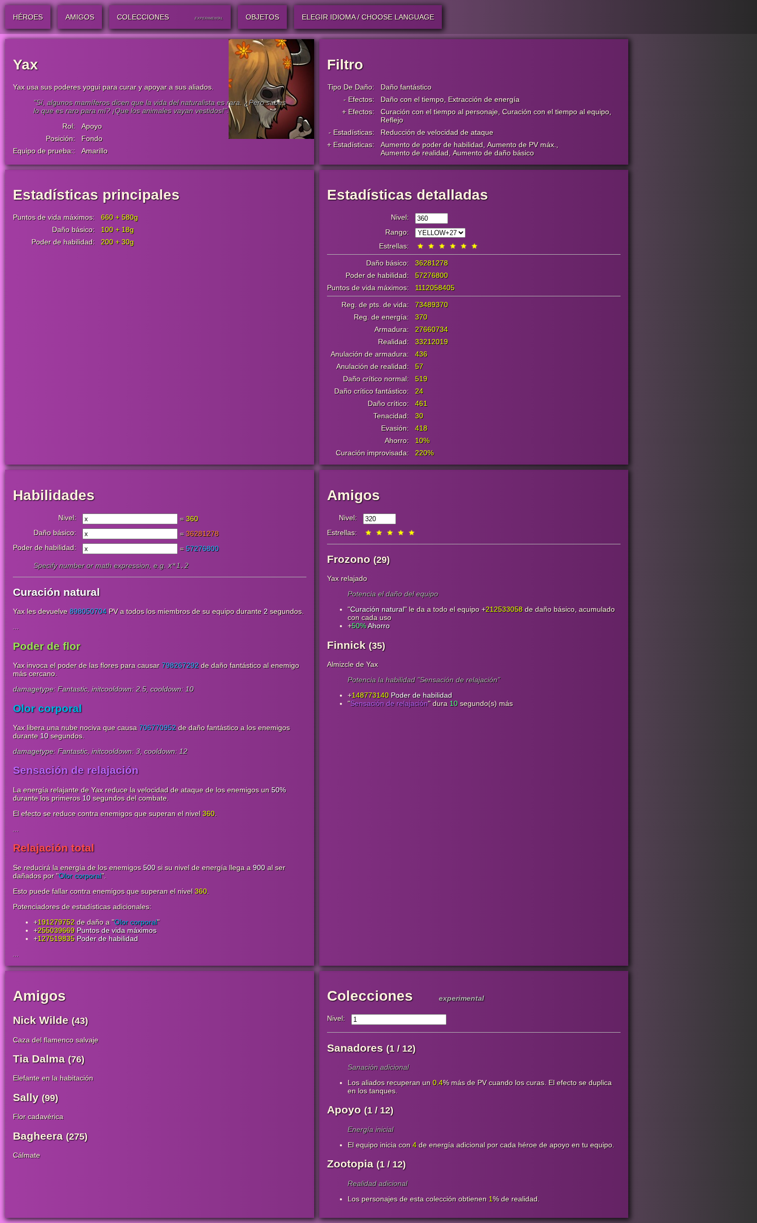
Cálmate (26, 1155)
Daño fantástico (406, 87)
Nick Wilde (40, 1020)
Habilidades (54, 495)
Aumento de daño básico (493, 153)
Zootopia (350, 1163)
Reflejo (392, 120)
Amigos (353, 495)
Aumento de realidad (415, 153)
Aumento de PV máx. (521, 144)
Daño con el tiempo (412, 99)
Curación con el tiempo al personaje (439, 112)
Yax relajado (347, 578)
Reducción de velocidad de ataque (437, 132)
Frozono (348, 559)
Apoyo (91, 126)
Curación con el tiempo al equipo (555, 112)
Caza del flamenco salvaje (55, 1040)
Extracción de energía (484, 99)
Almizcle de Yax (352, 664)
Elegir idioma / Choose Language (368, 17)
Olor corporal (80, 876)
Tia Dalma (39, 1059)
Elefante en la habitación (53, 1078)
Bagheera (38, 1136)
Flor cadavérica (38, 1116)
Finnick (346, 645)
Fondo (91, 138)
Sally (26, 1097)
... (16, 627)
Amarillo (94, 151)
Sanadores (355, 1048)
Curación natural (377, 609)
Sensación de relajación (389, 703)
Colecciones (370, 996)
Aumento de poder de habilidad (432, 144)
